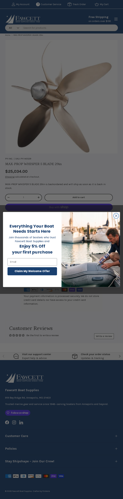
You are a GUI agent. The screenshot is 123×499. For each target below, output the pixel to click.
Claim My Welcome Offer (32, 271)
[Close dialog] (116, 215)
